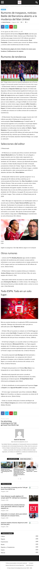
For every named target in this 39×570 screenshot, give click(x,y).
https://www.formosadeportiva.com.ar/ (19, 441)
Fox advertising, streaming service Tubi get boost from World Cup (10, 423)
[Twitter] (7, 27)
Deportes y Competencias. (8, 547)
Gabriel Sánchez (6, 22)
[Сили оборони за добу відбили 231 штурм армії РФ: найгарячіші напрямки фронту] (33, 498)
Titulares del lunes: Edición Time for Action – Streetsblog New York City (6, 470)
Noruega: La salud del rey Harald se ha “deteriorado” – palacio (31, 470)
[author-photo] (19, 433)
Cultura (3, 536)
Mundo (2, 544)
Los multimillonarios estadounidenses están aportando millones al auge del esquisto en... (13, 506)
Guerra (2, 550)
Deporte (3, 539)
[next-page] (20, 479)
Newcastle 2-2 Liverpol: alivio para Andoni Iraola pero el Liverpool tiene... (14, 515)
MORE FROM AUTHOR (25, 459)
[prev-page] (18, 479)
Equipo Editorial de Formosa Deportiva (15, 565)
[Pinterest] (11, 27)
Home (2, 6)
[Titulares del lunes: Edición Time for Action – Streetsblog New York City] (7, 465)
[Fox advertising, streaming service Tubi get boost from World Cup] (33, 490)
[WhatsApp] (15, 27)
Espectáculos (4, 541)
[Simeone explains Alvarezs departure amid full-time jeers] (33, 525)
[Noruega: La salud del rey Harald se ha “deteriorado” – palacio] (32, 465)
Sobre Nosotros (29, 565)
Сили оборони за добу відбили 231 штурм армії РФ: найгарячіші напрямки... (14, 497)
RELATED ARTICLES (13, 459)
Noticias (7, 6)
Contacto (31, 563)
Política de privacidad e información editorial (16, 563)
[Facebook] (3, 27)
